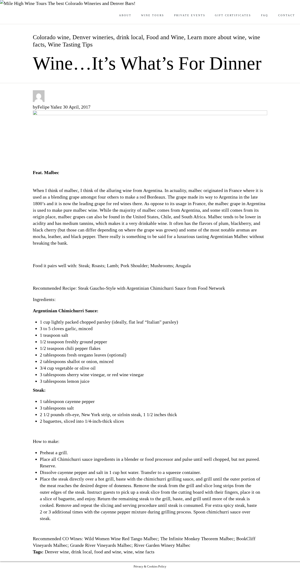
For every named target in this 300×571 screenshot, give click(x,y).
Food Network (212, 288)
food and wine (107, 551)
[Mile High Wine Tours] (24, 3)
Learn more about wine (216, 37)
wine (128, 551)
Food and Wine (165, 37)
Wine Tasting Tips (70, 44)
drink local (129, 37)
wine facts (144, 551)
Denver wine (57, 551)
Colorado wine (51, 37)
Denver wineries (92, 37)
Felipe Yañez (50, 107)
